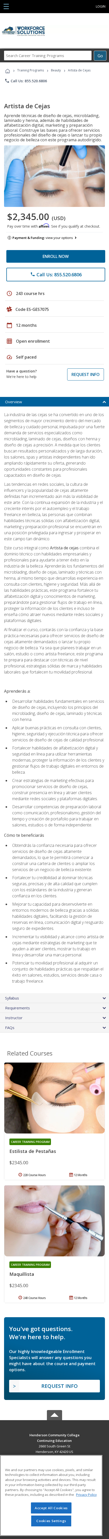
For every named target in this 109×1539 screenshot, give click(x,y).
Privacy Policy (86, 1494)
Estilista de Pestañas (32, 1151)
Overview (13, 401)
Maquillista (21, 1274)
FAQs (9, 1027)
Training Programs (30, 70)
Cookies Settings (51, 1521)
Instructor (14, 1017)
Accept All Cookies (51, 1508)
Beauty (56, 70)
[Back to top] (54, 1434)
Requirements (17, 1007)
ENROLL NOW (56, 256)
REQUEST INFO (85, 374)
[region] (51, 1495)
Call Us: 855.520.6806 (26, 80)
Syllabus (12, 998)
